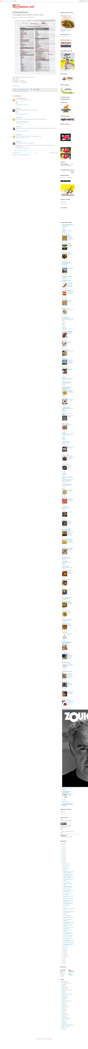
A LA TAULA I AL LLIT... (66, 601)
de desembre (65, 863)
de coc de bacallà (66, 905)
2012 (63, 860)
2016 (63, 854)
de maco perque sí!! (66, 938)
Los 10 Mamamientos (65, 620)
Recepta (63, 981)
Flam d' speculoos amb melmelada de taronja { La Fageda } (70, 656)
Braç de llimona (64, 277)
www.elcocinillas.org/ (66, 441)
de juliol (64, 947)
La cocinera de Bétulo (66, 243)
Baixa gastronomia (65, 662)
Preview (62, 836)
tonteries (63, 988)
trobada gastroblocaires (66, 994)
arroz (62, 1008)
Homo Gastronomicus (66, 708)
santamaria (64, 1029)
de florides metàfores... (67, 888)
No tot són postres (19, 98)
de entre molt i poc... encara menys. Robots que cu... (68, 875)
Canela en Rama (65, 349)
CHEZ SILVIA (64, 358)
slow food (63, 1023)
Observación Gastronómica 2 (67, 224)
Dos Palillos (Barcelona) (66, 598)
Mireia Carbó (64, 1015)
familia (63, 985)
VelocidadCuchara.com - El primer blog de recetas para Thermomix (67, 804)
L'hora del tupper (65, 445)
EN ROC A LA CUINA (66, 234)
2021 (63, 846)
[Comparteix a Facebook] (37, 89)
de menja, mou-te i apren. (67, 936)
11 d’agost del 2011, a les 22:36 (21, 113)
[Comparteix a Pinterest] (38, 89)
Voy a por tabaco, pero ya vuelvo (67, 788)
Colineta (63, 323)
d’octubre (64, 867)
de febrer (64, 955)
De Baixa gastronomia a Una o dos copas (70, 664)
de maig (64, 950)
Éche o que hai (65, 801)
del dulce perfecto (66, 894)
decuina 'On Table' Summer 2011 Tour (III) (68, 901)
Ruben (17, 126)
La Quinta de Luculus (66, 570)
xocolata (63, 1010)
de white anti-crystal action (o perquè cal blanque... (68, 877)
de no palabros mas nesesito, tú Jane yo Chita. (68, 923)
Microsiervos (16, 85)
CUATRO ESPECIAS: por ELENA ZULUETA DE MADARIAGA (67, 643)
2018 (63, 851)
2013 (63, 859)
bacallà (63, 1003)
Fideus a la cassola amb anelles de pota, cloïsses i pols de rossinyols (70, 237)
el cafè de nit (64, 681)
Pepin (17, 108)
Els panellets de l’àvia (65, 410)
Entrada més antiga (53, 152)
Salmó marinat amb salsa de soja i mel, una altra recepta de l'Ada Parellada (70, 284)
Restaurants (64, 987)
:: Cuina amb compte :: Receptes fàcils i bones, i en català (67, 408)
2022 (63, 844)
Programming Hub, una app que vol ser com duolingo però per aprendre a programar (67, 480)
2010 (63, 958)
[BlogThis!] (35, 89)
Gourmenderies (65, 653)
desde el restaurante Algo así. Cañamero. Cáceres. (68, 903)
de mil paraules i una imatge (68, 942)
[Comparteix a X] (36, 89)
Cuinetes (63, 229)
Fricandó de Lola (65, 264)
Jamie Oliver (64, 1013)
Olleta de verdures (65, 566)
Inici (35, 152)
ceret (62, 1027)
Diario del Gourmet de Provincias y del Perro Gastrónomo (66, 388)
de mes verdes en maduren (68, 935)
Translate (69, 165)
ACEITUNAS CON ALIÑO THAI (70, 245)
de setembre (65, 868)
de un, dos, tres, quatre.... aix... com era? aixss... (68, 928)
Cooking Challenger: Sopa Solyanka (70, 572)
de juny (64, 948)
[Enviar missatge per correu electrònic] (31, 89)
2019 (63, 849)
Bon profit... (64, 510)
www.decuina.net (68, 825)
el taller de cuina (65, 610)
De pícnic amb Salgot (66, 485)
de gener (64, 956)
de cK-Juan (65, 907)
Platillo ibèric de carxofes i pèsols (67, 567)
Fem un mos (64, 267)
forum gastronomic (65, 1017)
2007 (63, 963)
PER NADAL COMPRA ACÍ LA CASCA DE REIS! (70, 499)
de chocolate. (65, 913)
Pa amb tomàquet (65, 423)
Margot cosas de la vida (66, 382)
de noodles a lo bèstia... (67, 915)
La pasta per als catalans (67, 276)
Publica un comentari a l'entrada (20, 150)
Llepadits (64, 432)
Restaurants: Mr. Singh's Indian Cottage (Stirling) (70, 692)
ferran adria (64, 998)
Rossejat (63, 497)
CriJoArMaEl (64, 299)
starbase (17, 117)
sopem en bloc (64, 1006)
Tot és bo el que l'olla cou (67, 539)
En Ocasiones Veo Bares (67, 619)
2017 (63, 852)
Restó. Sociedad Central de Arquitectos (70, 794)
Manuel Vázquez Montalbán (67, 1024)
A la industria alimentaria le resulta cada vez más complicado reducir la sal (67, 319)
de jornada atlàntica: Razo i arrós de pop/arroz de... (68, 887)
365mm (63, 437)
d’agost (64, 870)
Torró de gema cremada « (67, 484)
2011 (63, 862)
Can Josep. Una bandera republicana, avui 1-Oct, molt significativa (70, 533)
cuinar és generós (65, 464)
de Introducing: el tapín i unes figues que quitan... (68, 912)
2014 (63, 857)
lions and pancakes (66, 557)
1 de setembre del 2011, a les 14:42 (22, 137)
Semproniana (64, 561)
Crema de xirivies (70, 309)
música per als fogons (66, 1001)
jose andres (64, 1022)
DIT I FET (63, 377)
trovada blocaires (65, 1019)
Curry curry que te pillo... (67, 597)
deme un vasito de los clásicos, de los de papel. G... (68, 940)
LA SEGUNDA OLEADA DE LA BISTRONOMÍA (70, 391)
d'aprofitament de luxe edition (68, 898)
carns (63, 1012)
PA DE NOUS (64, 340)
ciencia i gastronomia (66, 989)
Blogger (50, 1038)
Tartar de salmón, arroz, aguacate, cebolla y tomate (70, 292)
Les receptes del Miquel (66, 290)
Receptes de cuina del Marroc (68, 548)
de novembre (65, 865)
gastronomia (64, 1009)
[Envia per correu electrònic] (33, 89)
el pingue (63, 327)
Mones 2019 (64, 474)
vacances (63, 995)
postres (63, 991)
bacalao (63, 1016)
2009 (63, 960)
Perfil (63, 324)
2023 (63, 843)
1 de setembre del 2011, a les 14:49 (22, 148)
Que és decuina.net (65, 36)
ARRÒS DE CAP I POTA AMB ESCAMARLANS (70, 541)
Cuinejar (63, 588)
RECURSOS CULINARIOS (67, 331)
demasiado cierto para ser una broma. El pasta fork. (68, 872)
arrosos (63, 1002)
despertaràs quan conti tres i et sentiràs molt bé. (68, 945)
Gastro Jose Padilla (66, 623)
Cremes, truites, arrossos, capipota (70, 466)
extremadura (64, 996)
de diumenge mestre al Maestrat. (67, 930)
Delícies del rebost (65, 308)
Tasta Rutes (64, 473)
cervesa (63, 999)
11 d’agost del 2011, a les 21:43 (21, 104)
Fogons (63, 488)
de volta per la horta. (66, 882)
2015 (63, 856)
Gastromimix (64, 632)
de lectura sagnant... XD (67, 893)
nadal (63, 992)
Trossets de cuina (65, 699)
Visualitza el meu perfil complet (63, 975)
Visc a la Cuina (65, 398)
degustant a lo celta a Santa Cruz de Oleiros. (68, 891)
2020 (63, 848)
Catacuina (64, 690)
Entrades (64, 201)
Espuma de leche (70, 350)
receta (63, 984)
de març (64, 953)
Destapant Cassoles (66, 579)
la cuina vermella (65, 1026)
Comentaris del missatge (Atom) (24, 154)
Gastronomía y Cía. (65, 317)
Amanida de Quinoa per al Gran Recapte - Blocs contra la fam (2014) (70, 675)
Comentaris (64, 203)
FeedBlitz (70, 836)
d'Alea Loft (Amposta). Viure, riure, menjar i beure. (68, 933)
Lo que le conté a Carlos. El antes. (67, 328)
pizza (63, 1020)
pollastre (63, 1005)
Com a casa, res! (65, 367)
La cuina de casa (65, 506)
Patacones (69, 589)
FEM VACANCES (70, 268)
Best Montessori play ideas (66, 558)
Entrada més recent (16, 152)
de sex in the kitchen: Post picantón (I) (67, 920)
